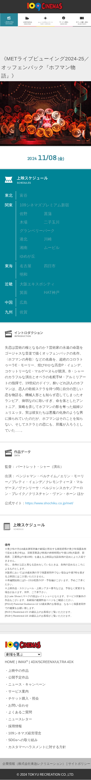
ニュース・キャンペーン (27, 684)
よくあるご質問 (20, 712)
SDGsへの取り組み (23, 740)
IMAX (23, 662)
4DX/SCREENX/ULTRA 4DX (52, 662)
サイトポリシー (79, 764)
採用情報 (15, 726)
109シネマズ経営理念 (24, 733)
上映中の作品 (18, 670)
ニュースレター (20, 719)
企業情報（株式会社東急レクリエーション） (34, 764)
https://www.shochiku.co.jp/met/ (49, 503)
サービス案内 (18, 691)
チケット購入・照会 (23, 698)
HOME (10, 662)
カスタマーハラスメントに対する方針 (37, 747)
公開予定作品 (18, 677)
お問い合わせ (18, 705)
